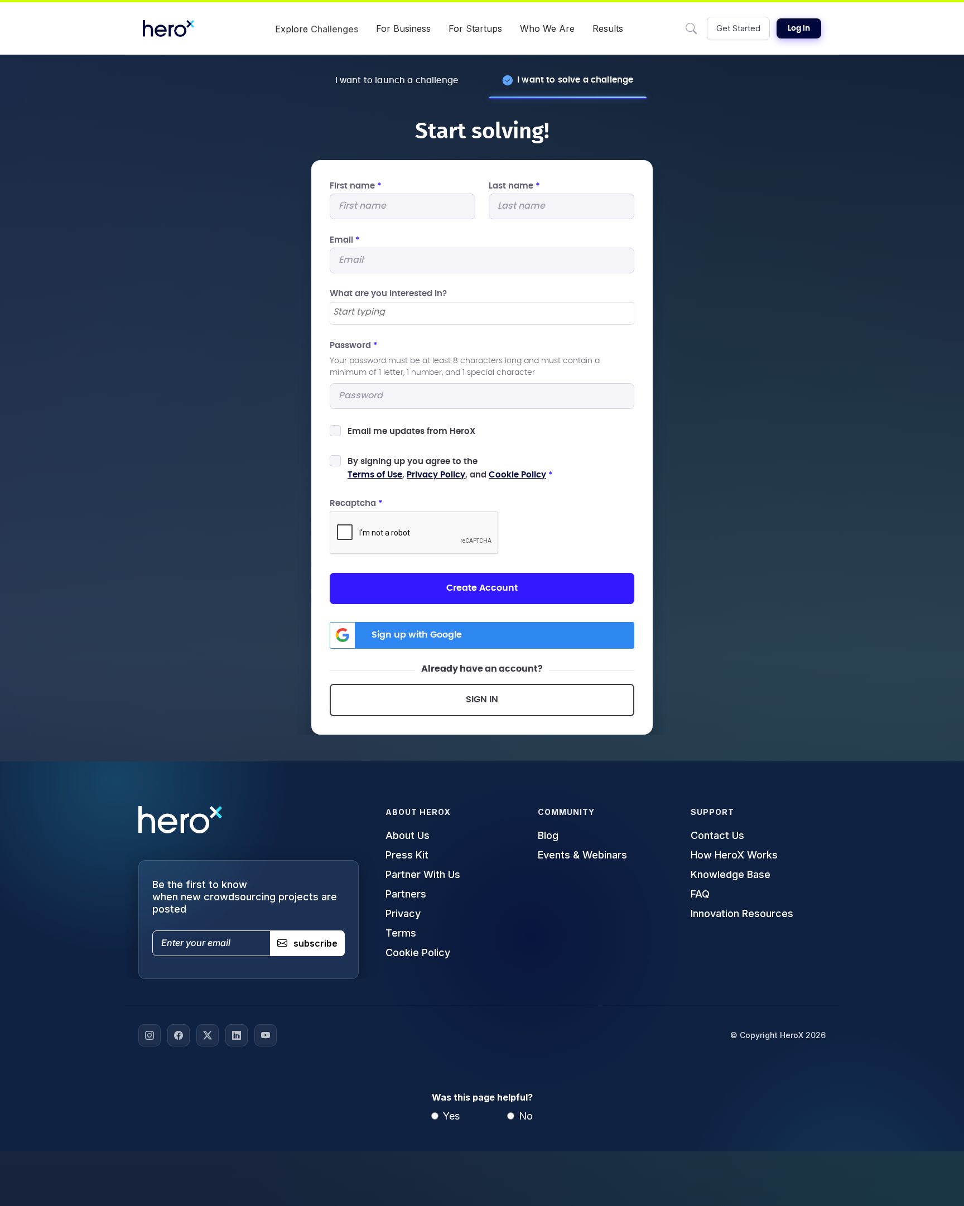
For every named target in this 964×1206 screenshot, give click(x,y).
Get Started (738, 28)
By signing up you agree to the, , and (450, 468)
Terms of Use (375, 475)
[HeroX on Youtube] (265, 1035)
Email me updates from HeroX (411, 431)
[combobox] (482, 313)
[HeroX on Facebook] (178, 1035)
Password (354, 345)
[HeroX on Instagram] (149, 1035)
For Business (403, 28)
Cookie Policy (517, 475)
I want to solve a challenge (575, 80)
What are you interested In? (388, 294)
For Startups (475, 28)
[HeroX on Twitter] (207, 1035)
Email (345, 240)
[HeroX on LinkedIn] (236, 1035)
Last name (514, 186)
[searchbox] (482, 312)
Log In (799, 28)
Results (607, 28)
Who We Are (547, 28)
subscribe (315, 943)
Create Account (482, 587)
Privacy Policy (436, 475)
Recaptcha (356, 503)
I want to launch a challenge (396, 80)
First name (356, 186)
